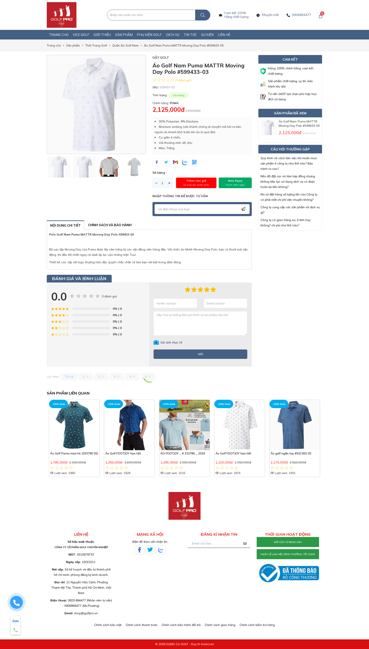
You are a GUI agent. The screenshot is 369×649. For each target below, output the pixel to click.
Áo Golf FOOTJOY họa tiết (123, 453)
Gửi (200, 354)
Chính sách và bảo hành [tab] (110, 225)
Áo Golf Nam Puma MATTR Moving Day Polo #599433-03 (299, 123)
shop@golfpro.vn (86, 613)
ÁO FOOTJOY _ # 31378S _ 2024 (182, 453)
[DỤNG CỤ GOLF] (61, 15)
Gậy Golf (160, 57)
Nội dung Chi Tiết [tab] (65, 225)
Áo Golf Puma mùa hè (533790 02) (74, 453)
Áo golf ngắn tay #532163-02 (291, 453)
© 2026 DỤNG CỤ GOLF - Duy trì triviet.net (184, 644)
